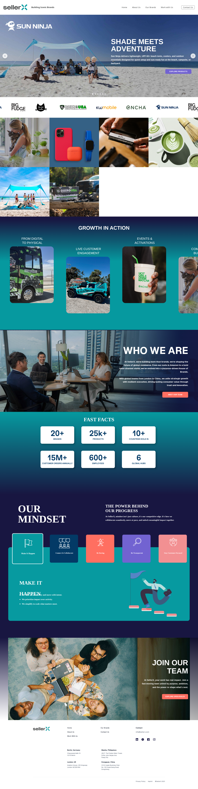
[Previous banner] (4, 55)
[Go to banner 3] (98, 94)
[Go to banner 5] (102, 94)
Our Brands (150, 7)
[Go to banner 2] (95, 94)
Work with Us (167, 7)
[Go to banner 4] (100, 94)
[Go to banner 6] (105, 94)
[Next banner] (193, 55)
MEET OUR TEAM (175, 395)
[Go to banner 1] (92, 94)
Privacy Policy (141, 781)
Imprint (150, 781)
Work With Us (72, 736)
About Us (136, 7)
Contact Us (188, 7)
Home (124, 7)
